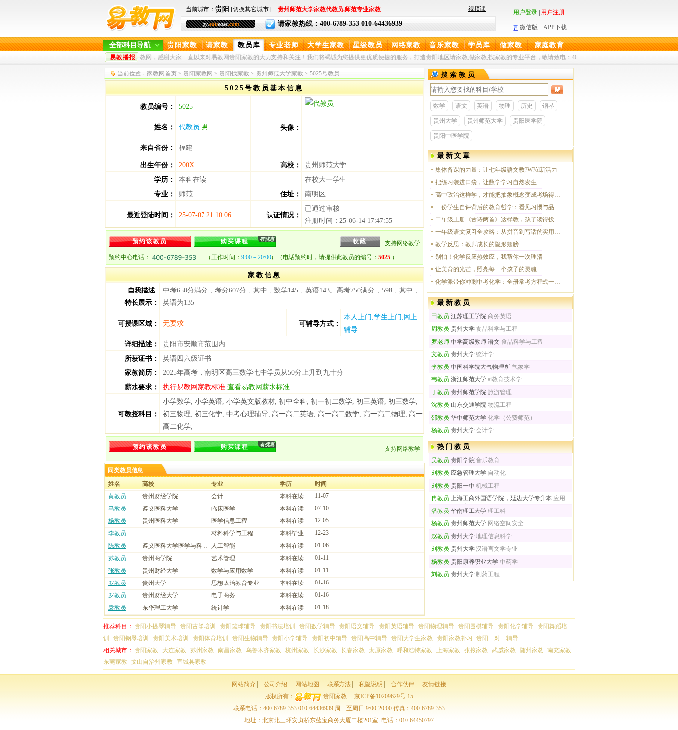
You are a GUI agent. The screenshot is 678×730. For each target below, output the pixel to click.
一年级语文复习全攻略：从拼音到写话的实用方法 (498, 231)
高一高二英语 (293, 414)
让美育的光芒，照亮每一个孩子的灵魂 (486, 269)
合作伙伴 (402, 684)
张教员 (117, 570)
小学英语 (208, 401)
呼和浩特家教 (414, 650)
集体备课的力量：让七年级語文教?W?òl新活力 (496, 169)
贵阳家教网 (198, 73)
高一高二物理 (384, 414)
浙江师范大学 (458, 379)
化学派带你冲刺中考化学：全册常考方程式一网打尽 (498, 281)
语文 (461, 105)
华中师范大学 (458, 417)
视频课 (477, 8)
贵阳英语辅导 (396, 626)
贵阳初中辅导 (329, 638)
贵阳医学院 (527, 120)
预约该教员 (150, 241)
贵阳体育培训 (210, 638)
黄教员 (117, 496)
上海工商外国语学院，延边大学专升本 (491, 498)
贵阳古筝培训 (198, 626)
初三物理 (177, 414)
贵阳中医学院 (451, 135)
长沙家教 (325, 650)
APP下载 (555, 27)
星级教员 (368, 45)
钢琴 (548, 105)
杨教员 (117, 520)
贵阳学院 (453, 460)
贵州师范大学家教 (279, 73)
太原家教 (381, 650)
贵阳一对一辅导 (497, 638)
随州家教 (531, 650)
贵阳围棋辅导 (476, 626)
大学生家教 (325, 45)
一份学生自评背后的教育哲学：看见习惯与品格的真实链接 (498, 207)
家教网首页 (162, 73)
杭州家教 (297, 650)
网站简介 (244, 684)
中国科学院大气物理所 (470, 367)
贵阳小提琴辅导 (155, 626)
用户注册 (553, 12)
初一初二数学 (331, 401)
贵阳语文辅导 (357, 626)
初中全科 (293, 401)
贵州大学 (445, 120)
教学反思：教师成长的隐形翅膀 (477, 244)
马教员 (117, 508)
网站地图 (307, 684)
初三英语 (370, 401)
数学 (439, 105)
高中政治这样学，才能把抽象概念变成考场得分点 (498, 194)
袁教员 (117, 607)
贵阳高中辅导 (369, 638)
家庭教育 (549, 45)
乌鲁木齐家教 (263, 650)
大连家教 (174, 650)
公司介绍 (275, 684)
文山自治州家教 (152, 661)
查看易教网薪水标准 (258, 387)
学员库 (479, 45)
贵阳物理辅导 (436, 626)
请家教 (217, 45)
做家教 (511, 45)
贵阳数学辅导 (317, 626)
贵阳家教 (182, 45)
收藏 (360, 241)
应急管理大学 (458, 472)
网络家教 (406, 45)
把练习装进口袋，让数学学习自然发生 (486, 182)
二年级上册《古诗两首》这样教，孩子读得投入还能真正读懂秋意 (498, 219)
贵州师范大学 (485, 120)
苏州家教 (202, 650)
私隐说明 (371, 684)
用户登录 (525, 12)
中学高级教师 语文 (465, 341)
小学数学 (177, 401)
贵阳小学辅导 (290, 638)
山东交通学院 (458, 404)
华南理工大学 (458, 511)
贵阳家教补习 (455, 638)
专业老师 (284, 45)
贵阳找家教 (234, 73)
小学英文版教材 (250, 401)
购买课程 (247, 240)
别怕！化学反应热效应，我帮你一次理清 (488, 256)
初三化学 (208, 414)
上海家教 (448, 650)
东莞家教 (115, 661)
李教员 (117, 533)
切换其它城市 (251, 9)
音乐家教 (444, 45)
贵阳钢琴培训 (131, 638)
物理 (505, 105)
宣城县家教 (191, 661)
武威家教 (504, 650)
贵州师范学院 (458, 392)
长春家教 (353, 650)
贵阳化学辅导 (516, 626)
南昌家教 (230, 650)
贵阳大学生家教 (412, 638)
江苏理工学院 (458, 316)
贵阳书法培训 (277, 626)
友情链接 (434, 684)
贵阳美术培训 (171, 638)
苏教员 (117, 558)
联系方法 (339, 684)
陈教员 (117, 545)
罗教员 (117, 583)
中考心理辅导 (247, 414)
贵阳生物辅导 (250, 638)
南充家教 (559, 650)
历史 (527, 105)
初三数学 (402, 401)
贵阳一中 (453, 485)
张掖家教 (476, 650)
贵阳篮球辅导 (238, 626)
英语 (483, 105)
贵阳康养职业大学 (464, 561)
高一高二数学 (338, 414)
